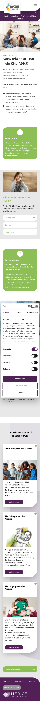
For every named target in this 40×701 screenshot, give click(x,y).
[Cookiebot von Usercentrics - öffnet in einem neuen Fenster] (28, 306)
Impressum (6, 681)
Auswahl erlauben (20, 386)
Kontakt (32, 681)
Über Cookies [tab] (32, 312)
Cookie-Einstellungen (11, 688)
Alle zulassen (20, 379)
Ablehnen (20, 393)
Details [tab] (19, 312)
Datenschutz (19, 681)
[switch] (34, 356)
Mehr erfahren (14, 502)
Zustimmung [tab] (7, 312)
